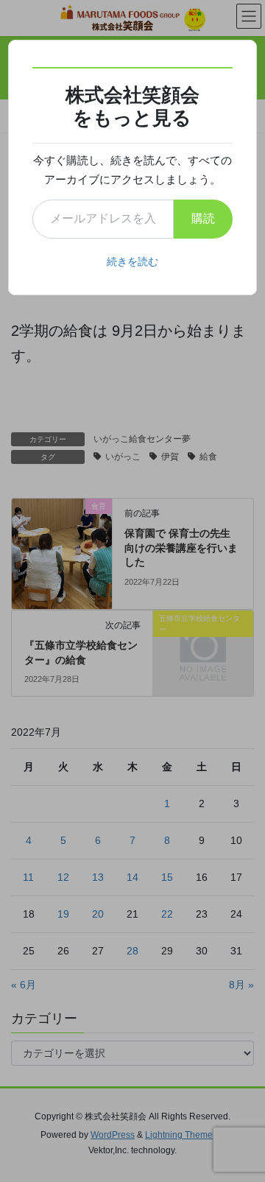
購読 (203, 218)
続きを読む (132, 261)
